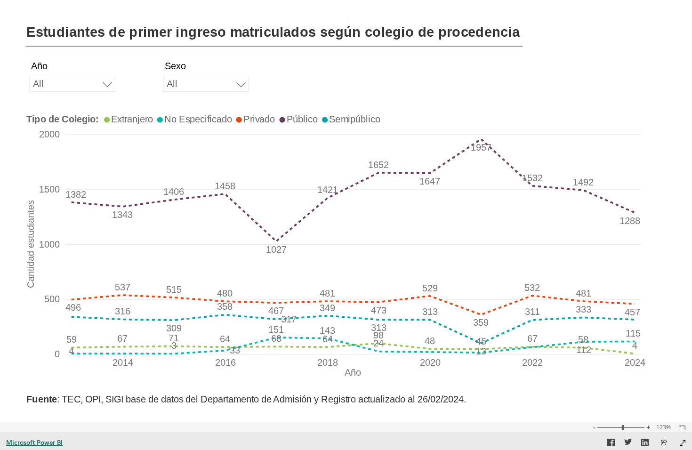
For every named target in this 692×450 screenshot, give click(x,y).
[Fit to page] (680, 428)
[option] (129, 119)
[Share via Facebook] (611, 444)
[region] (346, 211)
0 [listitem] (57, 354)
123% (663, 427)
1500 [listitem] (49, 189)
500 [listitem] (52, 299)
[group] (72, 80)
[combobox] (72, 84)
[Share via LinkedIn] (645, 444)
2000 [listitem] (49, 134)
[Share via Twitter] (628, 444)
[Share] (664, 443)
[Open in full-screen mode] (682, 443)
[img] (274, 46)
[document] (282, 402)
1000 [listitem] (49, 244)
